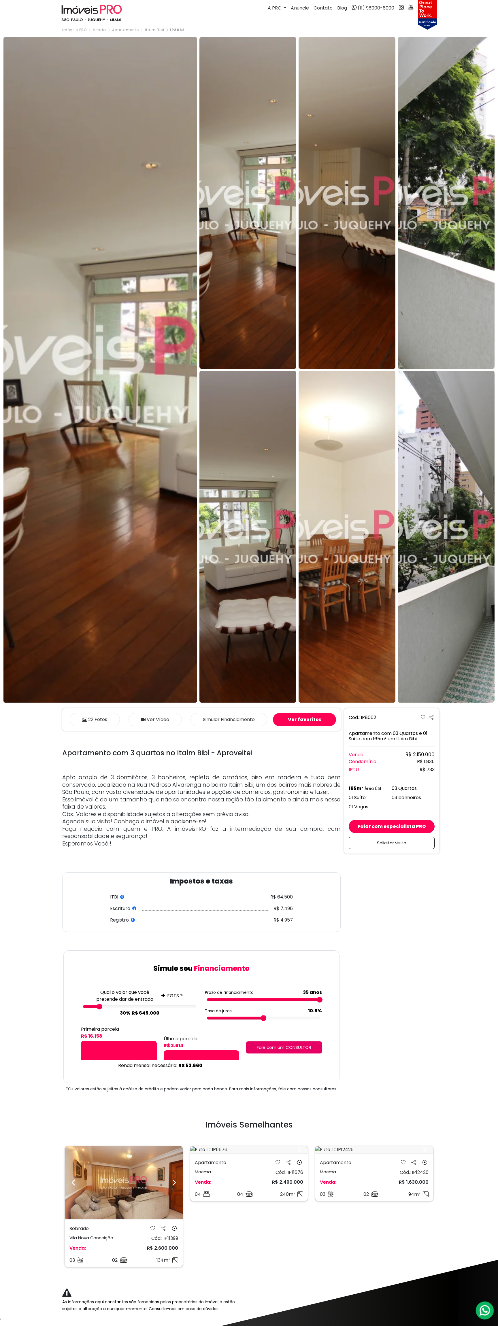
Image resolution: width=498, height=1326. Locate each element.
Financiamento (229, 719)
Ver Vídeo (158, 719)
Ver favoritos (304, 719)
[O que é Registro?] (133, 920)
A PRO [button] (275, 8)
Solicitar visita (391, 843)
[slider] (99, 1006)
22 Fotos (97, 719)
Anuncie (300, 8)
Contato (323, 8)
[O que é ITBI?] (122, 897)
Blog (342, 8)
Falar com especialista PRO (392, 826)
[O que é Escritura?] (134, 908)
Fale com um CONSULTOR (284, 1047)
